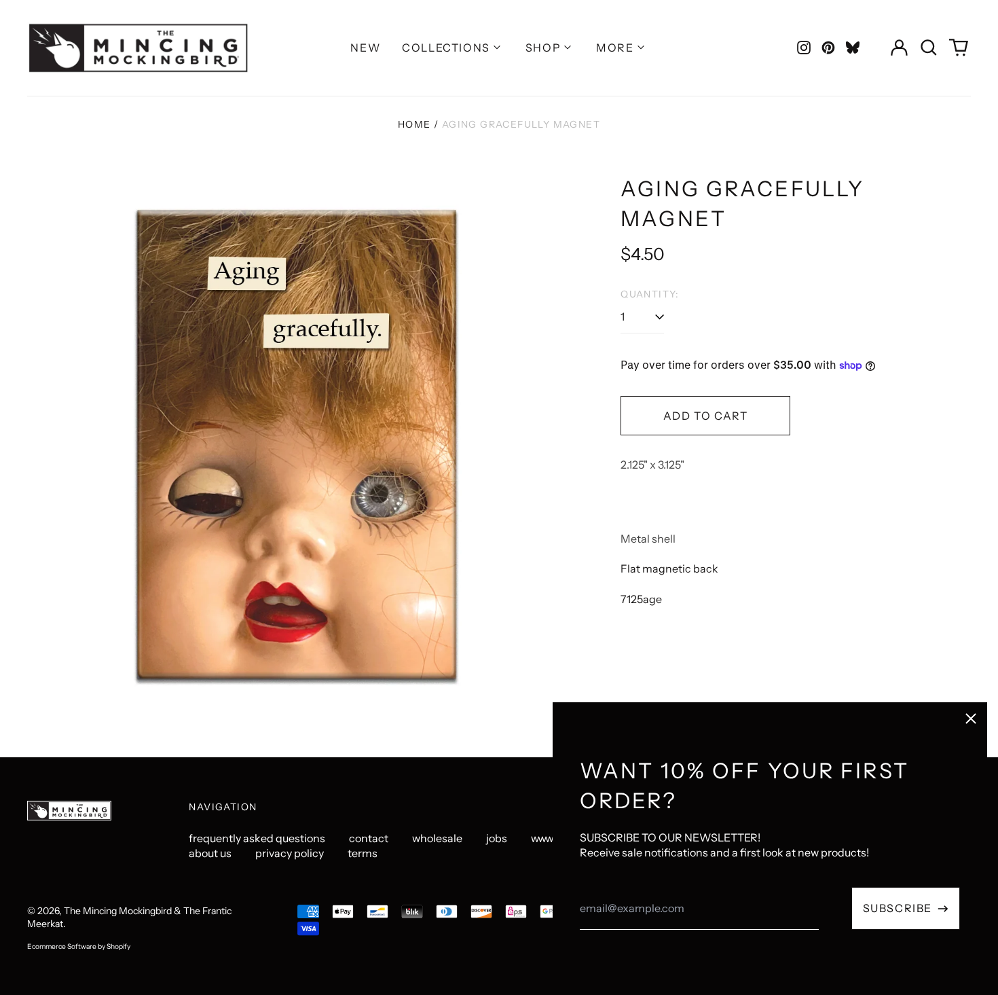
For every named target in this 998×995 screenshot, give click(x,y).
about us (210, 853)
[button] (929, 47)
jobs (496, 838)
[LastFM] (853, 47)
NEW (365, 47)
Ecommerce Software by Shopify (78, 946)
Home (414, 124)
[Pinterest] (828, 47)
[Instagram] (804, 47)
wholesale (437, 838)
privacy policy (289, 853)
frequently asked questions (257, 838)
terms (362, 853)
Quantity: (650, 294)
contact (368, 838)
